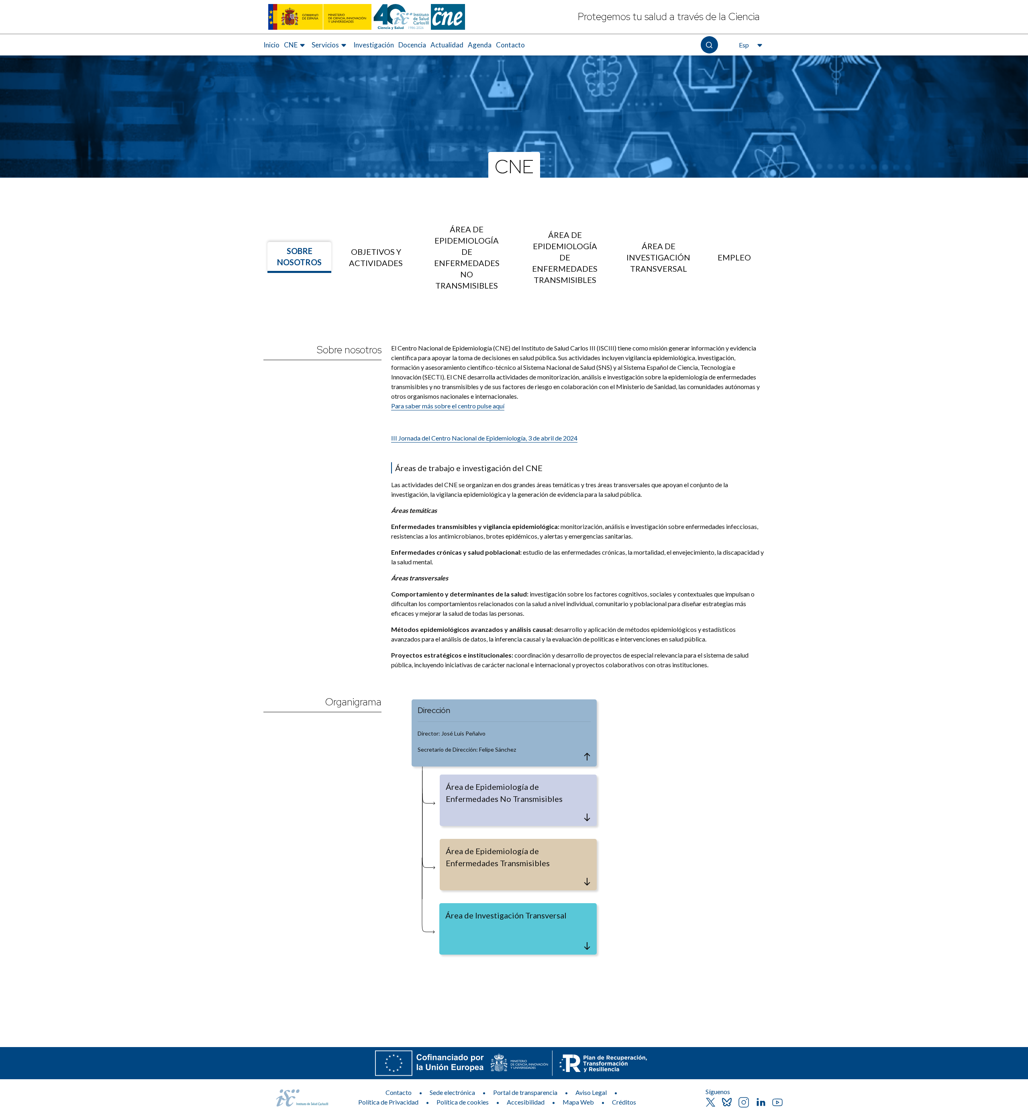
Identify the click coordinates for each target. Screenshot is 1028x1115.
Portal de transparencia (525, 1092)
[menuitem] (271, 45)
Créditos (624, 1102)
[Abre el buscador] (709, 44)
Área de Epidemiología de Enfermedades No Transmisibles (467, 257)
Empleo (734, 257)
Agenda (480, 45)
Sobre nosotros (299, 256)
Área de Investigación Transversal (658, 257)
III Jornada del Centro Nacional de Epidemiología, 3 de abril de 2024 (484, 438)
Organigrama (353, 702)
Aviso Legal (591, 1092)
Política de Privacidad (388, 1102)
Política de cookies (462, 1102)
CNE (514, 166)
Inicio (271, 45)
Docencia (412, 45)
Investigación (373, 45)
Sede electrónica (452, 1092)
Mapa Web (578, 1102)
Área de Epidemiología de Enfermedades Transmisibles (565, 257)
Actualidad (446, 45)
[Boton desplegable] (587, 757)
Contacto (510, 45)
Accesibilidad (526, 1102)
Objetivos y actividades (376, 257)
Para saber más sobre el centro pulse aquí (447, 406)
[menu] (514, 257)
